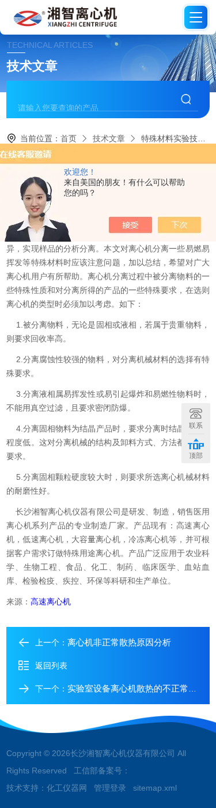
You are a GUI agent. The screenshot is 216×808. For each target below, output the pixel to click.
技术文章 (109, 138)
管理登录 (110, 787)
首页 (68, 138)
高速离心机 (51, 601)
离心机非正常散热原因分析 (119, 642)
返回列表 (51, 665)
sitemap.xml (155, 787)
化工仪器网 (67, 787)
